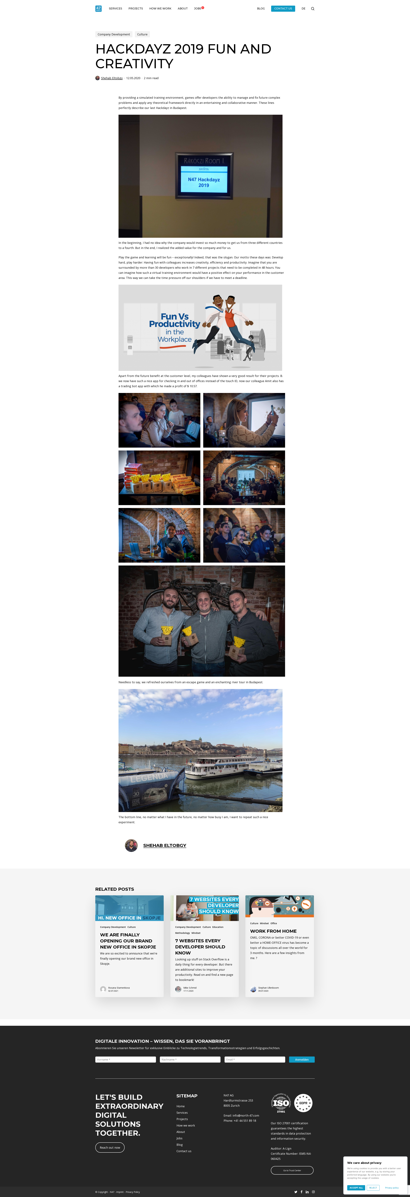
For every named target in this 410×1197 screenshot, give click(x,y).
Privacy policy (392, 1187)
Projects (182, 1119)
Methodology (182, 932)
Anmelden (302, 1059)
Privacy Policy (133, 1191)
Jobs (179, 1138)
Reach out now (110, 1147)
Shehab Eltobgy (112, 78)
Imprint (120, 1191)
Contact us (183, 1151)
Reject (373, 1187)
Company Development (114, 34)
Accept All (356, 1187)
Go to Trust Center (292, 1170)
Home (180, 1106)
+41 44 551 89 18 (245, 1121)
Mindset (196, 932)
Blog (179, 1145)
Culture (142, 34)
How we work (185, 1125)
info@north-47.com (246, 1115)
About (180, 1132)
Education (217, 927)
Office (274, 923)
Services (182, 1112)
